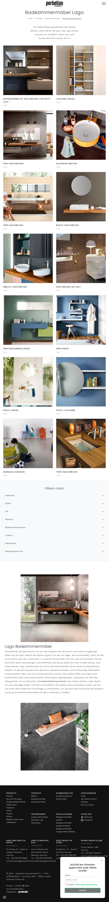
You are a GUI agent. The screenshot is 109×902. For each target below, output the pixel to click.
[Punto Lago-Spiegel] (28, 382)
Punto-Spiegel (10, 410)
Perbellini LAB (37, 820)
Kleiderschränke (38, 799)
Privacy (9, 886)
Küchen (9, 796)
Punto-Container (65, 410)
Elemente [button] (9, 495)
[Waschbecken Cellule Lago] (81, 135)
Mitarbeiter (36, 823)
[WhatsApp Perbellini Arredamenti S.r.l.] (4, 897)
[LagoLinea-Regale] (81, 70)
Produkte (38, 19)
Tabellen (10, 808)
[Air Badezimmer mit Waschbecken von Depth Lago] (28, 70)
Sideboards (11, 805)
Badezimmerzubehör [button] (15, 527)
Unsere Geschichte (39, 817)
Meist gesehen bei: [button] (14, 551)
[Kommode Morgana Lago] (28, 443)
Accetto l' (82, 885)
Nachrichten (61, 799)
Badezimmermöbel (52, 19)
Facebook (87, 817)
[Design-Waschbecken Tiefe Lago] (81, 443)
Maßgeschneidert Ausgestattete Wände (65, 830)
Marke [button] (8, 503)
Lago (5, 105)
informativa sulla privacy (86, 884)
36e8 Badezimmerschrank (16, 348)
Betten (34, 796)
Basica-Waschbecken (67, 225)
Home (30, 19)
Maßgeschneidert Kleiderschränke (64, 824)
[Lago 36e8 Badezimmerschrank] (28, 320)
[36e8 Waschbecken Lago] (28, 196)
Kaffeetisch (11, 822)
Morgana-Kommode (14, 472)
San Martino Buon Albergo (89, 800)
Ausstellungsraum (64, 796)
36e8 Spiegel (62, 348)
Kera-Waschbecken (13, 163)
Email (67, 875)
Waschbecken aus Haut (68, 287)
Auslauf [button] (8, 535)
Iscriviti (82, 890)
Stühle (9, 816)
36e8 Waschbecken (13, 225)
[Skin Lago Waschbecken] (81, 258)
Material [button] (9, 519)
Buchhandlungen (14, 799)
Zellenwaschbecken (66, 163)
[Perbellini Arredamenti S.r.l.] (54, 3)
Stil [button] (6, 511)
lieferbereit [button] (10, 543)
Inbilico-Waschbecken (15, 287)
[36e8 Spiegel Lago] (81, 320)
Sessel (9, 813)
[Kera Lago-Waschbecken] (28, 135)
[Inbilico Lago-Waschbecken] (28, 258)
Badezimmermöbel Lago (72, 19)
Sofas (9, 811)
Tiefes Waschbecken (66, 472)
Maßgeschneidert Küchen (64, 818)
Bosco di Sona (87, 805)
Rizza (83, 796)
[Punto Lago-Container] (81, 382)
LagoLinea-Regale (65, 99)
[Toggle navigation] (104, 3)
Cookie (18, 886)
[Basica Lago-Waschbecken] (81, 196)
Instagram (88, 820)
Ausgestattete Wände (15, 802)
